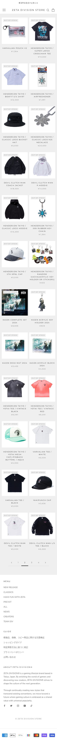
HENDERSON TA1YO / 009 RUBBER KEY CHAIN (42, 228)
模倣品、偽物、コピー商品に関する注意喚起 (24, 637)
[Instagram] (18, 705)
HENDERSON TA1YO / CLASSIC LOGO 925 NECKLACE (42, 139)
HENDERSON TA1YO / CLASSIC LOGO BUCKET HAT (14, 139)
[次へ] (45, 562)
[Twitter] (11, 705)
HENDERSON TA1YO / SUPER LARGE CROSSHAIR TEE (42, 51)
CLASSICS (8, 592)
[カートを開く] (53, 10)
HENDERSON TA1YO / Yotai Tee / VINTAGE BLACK (14, 408)
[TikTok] (31, 705)
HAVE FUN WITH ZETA (14, 597)
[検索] (48, 10)
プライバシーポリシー (14, 652)
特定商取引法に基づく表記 (16, 647)
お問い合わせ (10, 657)
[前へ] (11, 562)
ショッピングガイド (13, 642)
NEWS (7, 611)
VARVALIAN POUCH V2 (14, 48)
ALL (5, 606)
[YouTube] (25, 705)
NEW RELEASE (11, 587)
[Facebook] (5, 705)
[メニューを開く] (4, 10)
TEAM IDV (8, 621)
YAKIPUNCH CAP (42, 500)
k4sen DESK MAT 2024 (14, 363)
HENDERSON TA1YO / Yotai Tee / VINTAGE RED (42, 408)
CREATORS (9, 616)
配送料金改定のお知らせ (28, 3)
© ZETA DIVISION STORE (28, 719)
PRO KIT (7, 602)
